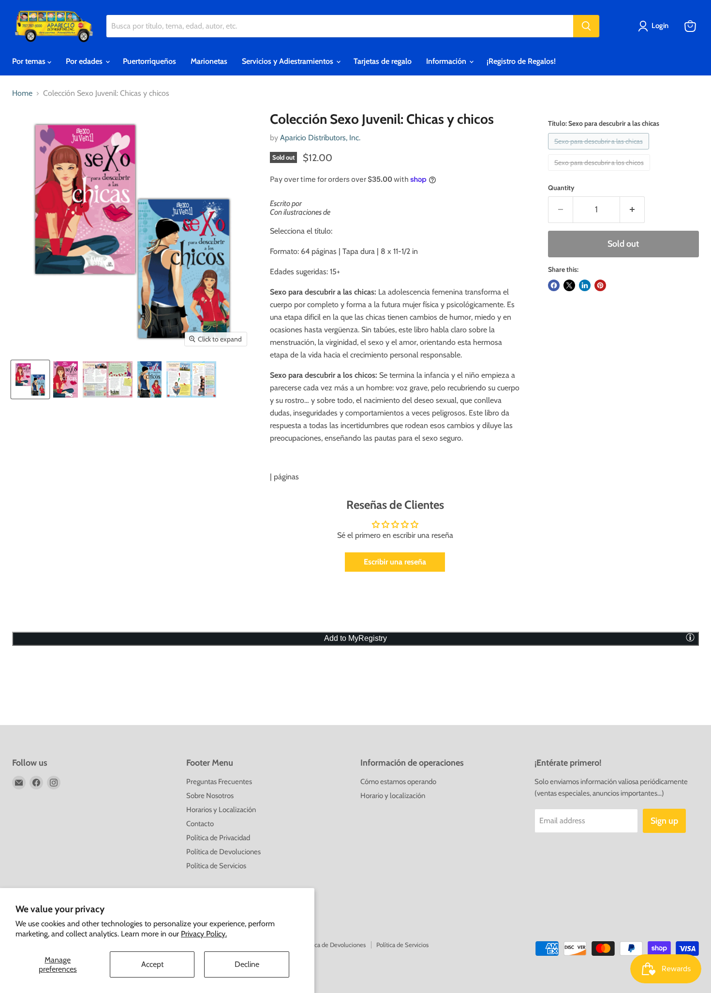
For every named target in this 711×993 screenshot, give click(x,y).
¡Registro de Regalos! (521, 61)
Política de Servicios (216, 865)
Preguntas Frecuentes (219, 781)
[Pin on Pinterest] (600, 285)
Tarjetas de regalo (383, 61)
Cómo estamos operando (398, 781)
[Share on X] (569, 285)
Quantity (561, 188)
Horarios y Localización (221, 809)
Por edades (85, 61)
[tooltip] (690, 637)
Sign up (664, 820)
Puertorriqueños (149, 61)
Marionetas (209, 61)
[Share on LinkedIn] (585, 285)
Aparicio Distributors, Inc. (320, 137)
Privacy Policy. (204, 933)
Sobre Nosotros (210, 795)
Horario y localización (392, 795)
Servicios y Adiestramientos (288, 61)
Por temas (29, 61)
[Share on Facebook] (554, 285)
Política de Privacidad (218, 837)
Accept (152, 964)
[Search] (586, 26)
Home (22, 93)
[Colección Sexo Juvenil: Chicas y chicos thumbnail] (30, 379)
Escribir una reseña (395, 561)
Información (447, 61)
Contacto (200, 823)
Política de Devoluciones (223, 851)
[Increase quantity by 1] (632, 209)
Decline (247, 964)
